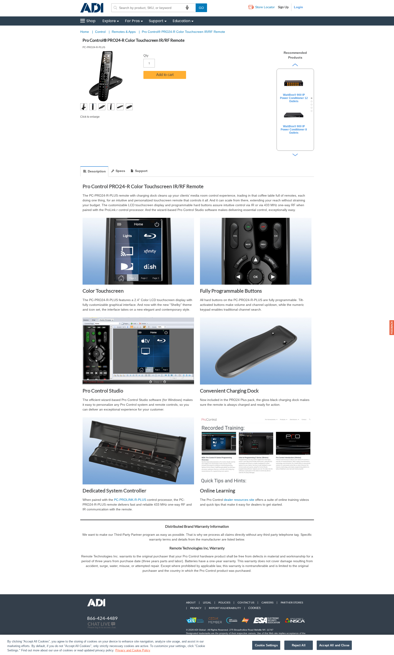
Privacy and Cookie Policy (132, 650)
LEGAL (207, 602)
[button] (391, 327)
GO (201, 8)
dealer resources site (239, 500)
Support (156, 20)
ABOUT (191, 602)
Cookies (254, 608)
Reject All (299, 645)
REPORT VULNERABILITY (225, 608)
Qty (145, 55)
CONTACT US (246, 602)
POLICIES (224, 602)
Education (181, 20)
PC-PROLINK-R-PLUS (130, 500)
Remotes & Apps (124, 32)
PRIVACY (196, 608)
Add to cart (165, 75)
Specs (120, 171)
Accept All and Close (334, 645)
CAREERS (267, 602)
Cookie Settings (266, 645)
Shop (91, 20)
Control (100, 32)
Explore (109, 20)
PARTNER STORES (292, 602)
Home (84, 32)
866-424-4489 (102, 618)
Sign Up (283, 7)
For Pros (132, 20)
